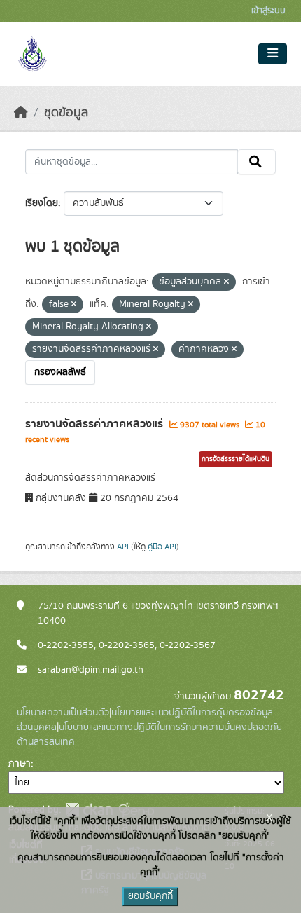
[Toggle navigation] (272, 53)
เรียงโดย (41, 203)
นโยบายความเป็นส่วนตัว (63, 713)
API (123, 546)
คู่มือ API (162, 546)
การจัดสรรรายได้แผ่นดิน (236, 459)
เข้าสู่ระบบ (268, 11)
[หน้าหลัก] (21, 113)
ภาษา (19, 764)
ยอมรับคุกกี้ (150, 896)
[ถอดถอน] (226, 282)
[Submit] (256, 161)
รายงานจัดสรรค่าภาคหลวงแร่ (95, 424)
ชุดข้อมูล (66, 113)
